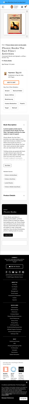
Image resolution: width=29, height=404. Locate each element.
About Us (14, 282)
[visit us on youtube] (13, 272)
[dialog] (14, 392)
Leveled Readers (8, 183)
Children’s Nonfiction (9, 179)
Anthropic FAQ (14, 334)
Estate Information (14, 354)
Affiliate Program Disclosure (14, 329)
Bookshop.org (9, 99)
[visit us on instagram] (23, 272)
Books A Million (9, 95)
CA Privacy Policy (14, 325)
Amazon (7, 91)
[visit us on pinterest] (20, 272)
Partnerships (14, 307)
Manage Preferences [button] (8, 398)
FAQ (14, 343)
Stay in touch (15, 266)
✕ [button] (27, 382)
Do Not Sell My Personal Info (14, 327)
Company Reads (14, 314)
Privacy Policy (14, 323)
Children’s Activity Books (10, 175)
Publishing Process (14, 341)
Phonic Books (8, 61)
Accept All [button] (23, 399)
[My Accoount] (22, 7)
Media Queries (14, 309)
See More (7, 165)
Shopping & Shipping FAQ (14, 345)
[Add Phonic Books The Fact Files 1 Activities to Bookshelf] (27, 11)
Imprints (14, 300)
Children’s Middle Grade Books (12, 187)
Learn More (8, 235)
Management (14, 291)
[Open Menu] (3, 7)
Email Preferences (14, 318)
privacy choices (5, 395)
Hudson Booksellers (11, 103)
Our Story (14, 284)
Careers (14, 297)
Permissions (14, 352)
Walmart (14, 108)
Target (7, 108)
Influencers (14, 312)
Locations (14, 289)
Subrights (14, 350)
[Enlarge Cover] (27, 36)
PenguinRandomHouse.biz (14, 316)
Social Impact (14, 293)
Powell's (22, 103)
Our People (14, 287)
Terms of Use (14, 320)
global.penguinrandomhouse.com (14, 275)
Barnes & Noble (17, 91)
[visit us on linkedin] (16, 272)
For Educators (14, 348)
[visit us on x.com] (10, 272)
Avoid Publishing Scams (14, 331)
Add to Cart (11, 82)
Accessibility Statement (14, 295)
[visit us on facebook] (6, 272)
